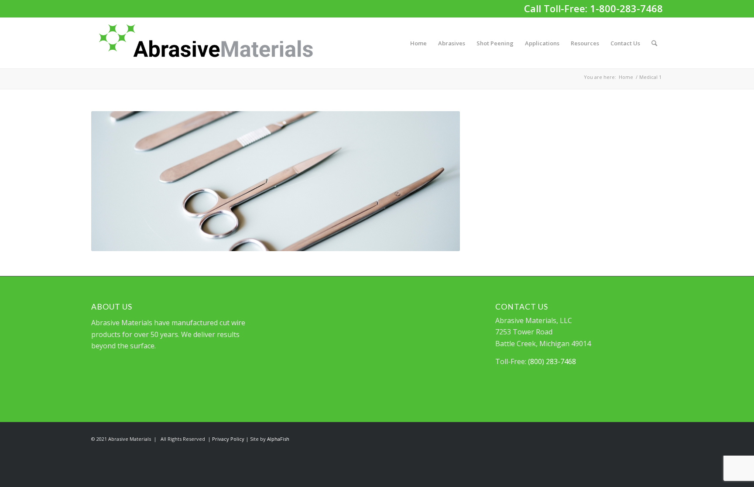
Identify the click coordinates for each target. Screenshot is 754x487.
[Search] (654, 43)
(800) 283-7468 (552, 361)
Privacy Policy (228, 439)
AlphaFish (278, 439)
